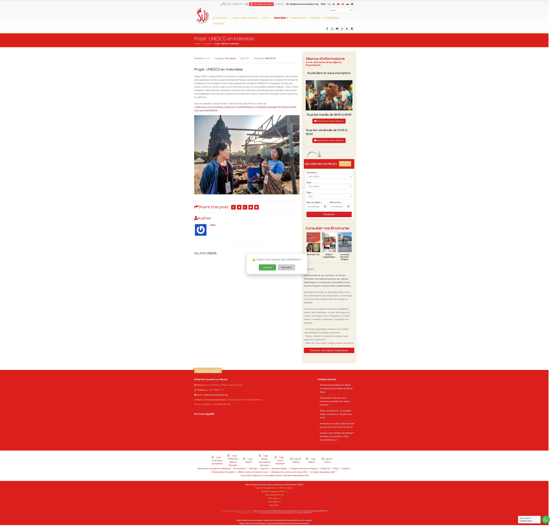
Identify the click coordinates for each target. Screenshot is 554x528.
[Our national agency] (264, 460)
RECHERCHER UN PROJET (328, 164)
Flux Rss (264, 468)
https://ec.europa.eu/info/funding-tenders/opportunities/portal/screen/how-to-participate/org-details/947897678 (290, 511)
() (236, 4)
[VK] (352, 28)
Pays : (309, 182)
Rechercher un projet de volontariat (214, 468)
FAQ (323, 4)
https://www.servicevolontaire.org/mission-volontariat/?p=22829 (274, 484)
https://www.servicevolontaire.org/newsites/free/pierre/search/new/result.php (274, 523)
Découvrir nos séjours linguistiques (329, 350)
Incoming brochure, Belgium (344, 257)
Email (250, 207)
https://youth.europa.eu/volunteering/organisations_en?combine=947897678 (286, 513)
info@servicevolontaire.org (303, 4)
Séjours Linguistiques (329, 255)
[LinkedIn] (347, 28)
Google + (245, 207)
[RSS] (332, 28)
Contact (279, 4)
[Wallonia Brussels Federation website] (233, 460)
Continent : (312, 172)
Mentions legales (279, 468)
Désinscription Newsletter (223, 472)
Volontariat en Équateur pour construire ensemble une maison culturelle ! (335, 401)
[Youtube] (337, 28)
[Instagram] (342, 28)
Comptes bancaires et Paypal (303, 468)
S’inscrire (280, 18)
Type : (309, 192)
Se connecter (239, 468)
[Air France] (327, 460)
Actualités (220, 18)
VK (256, 207)
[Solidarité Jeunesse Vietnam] (296, 460)
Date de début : (314, 202)
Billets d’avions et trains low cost (253, 472)
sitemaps (253, 468)
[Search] (351, 10)
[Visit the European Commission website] (217, 460)
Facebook (233, 207)
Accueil (198, 44)
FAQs (335, 468)
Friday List (325, 468)
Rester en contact (208, 370)
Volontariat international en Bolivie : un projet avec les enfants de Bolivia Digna (336, 388)
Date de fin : (336, 202)
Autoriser (267, 267)
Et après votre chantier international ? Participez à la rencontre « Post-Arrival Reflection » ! (337, 436)
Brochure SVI (313, 254)
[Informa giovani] (312, 460)
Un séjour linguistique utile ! (323, 472)
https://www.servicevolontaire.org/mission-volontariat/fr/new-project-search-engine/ (274, 520)
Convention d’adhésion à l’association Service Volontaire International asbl (274, 475)
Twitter (239, 207)
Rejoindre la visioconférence (330, 121)
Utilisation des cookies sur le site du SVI (289, 472)
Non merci (286, 267)
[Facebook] (327, 28)
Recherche (329, 214)
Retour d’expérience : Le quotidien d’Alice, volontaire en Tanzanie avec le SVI (336, 414)
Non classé (230, 58)
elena (212, 225)
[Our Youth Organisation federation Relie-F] (249, 460)
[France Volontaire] (280, 460)
